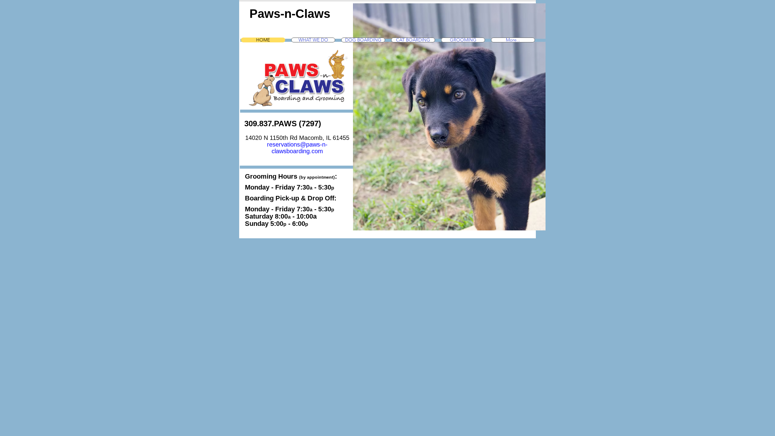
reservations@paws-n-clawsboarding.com (297, 147)
